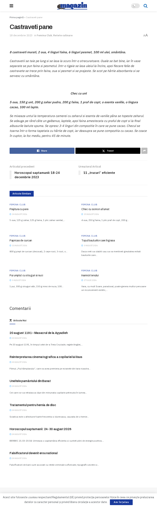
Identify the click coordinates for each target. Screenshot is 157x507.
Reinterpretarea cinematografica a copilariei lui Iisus (46, 357)
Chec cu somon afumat (95, 209)
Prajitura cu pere (19, 209)
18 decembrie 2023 (21, 35)
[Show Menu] (11, 5)
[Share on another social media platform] (144, 151)
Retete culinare (63, 35)
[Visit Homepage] (72, 6)
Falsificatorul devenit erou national (33, 453)
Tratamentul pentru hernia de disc (33, 405)
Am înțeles (121, 502)
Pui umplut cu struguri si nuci (26, 275)
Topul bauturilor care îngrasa (98, 240)
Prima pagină (17, 17)
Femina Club (44, 35)
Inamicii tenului (90, 275)
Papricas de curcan (21, 240)
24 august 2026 (19, 338)
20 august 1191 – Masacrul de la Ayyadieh (39, 333)
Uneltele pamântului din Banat (30, 381)
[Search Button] (145, 5)
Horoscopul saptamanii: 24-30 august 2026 (40, 429)
